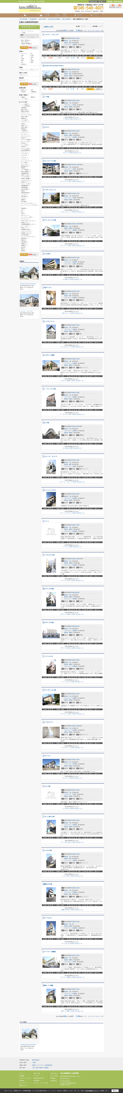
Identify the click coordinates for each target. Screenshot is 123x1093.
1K (31, 53)
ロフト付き (25, 153)
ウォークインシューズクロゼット (29, 205)
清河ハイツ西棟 (48, 985)
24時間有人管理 (26, 229)
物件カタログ (23, 1085)
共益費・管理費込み (26, 43)
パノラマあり (24, 99)
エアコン (24, 198)
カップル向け (25, 145)
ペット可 (36, 1075)
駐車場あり (25, 238)
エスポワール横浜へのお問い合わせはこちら (72, 380)
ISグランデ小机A (49, 622)
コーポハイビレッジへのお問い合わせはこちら (72, 212)
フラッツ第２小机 (49, 816)
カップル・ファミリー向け (41, 1083)
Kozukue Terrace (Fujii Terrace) (53, 65)
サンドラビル (48, 918)
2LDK (22, 59)
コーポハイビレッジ (50, 189)
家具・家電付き (26, 171)
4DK (32, 62)
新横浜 (70, 75)
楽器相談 (24, 107)
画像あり (23, 97)
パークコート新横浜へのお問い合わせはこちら (72, 977)
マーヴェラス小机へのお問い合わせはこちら (72, 580)
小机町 (78, 38)
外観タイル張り (26, 175)
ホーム (21, 1073)
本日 (32, 90)
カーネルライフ (48, 722)
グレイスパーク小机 (50, 161)
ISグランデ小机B (49, 588)
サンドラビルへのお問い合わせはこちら (72, 943)
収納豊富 (24, 208)
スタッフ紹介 (54, 1075)
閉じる (115, 1090)
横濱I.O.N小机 (48, 884)
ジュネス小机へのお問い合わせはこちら (72, 876)
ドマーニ (46, 521)
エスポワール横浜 (49, 355)
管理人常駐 (25, 127)
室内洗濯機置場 (26, 150)
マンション (31, 31)
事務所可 (24, 118)
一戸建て (23, 32)
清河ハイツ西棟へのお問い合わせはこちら (72, 1011)
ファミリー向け (26, 148)
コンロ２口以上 (26, 176)
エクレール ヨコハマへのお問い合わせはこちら (72, 482)
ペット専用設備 (26, 106)
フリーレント (25, 132)
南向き (23, 249)
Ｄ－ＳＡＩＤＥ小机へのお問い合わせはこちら (72, 414)
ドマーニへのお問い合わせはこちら (72, 546)
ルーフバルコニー (26, 161)
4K (22, 62)
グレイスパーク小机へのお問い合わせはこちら (72, 181)
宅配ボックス (25, 222)
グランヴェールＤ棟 (50, 220)
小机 (70, 40)
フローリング (25, 152)
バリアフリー (25, 122)
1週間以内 (33, 91)
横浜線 (66, 40)
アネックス (47, 756)
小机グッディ (48, 287)
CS (22, 210)
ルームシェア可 (26, 141)
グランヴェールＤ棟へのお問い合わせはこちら (72, 245)
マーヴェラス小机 (49, 555)
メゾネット (25, 155)
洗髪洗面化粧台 (26, 192)
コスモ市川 (47, 253)
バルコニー (25, 159)
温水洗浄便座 (25, 189)
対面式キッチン (26, 182)
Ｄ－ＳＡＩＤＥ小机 (50, 389)
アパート (23, 31)
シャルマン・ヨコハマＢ (51, 34)
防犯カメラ (25, 227)
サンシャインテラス (50, 490)
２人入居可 (25, 120)
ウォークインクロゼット (28, 203)
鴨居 (70, 42)
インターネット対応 (27, 217)
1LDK (32, 55)
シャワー (24, 194)
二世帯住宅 (25, 130)
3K (31, 59)
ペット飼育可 (25, 104)
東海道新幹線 (48, 1065)
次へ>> (98, 30)
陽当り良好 (25, 109)
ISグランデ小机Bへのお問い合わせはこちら (72, 614)
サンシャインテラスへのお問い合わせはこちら (72, 513)
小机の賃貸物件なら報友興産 (69, 1073)
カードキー (25, 134)
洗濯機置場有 (25, 173)
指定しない (24, 90)
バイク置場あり (26, 169)
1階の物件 (24, 242)
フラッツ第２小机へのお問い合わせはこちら (72, 842)
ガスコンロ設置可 (26, 139)
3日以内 (23, 91)
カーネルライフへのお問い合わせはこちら (72, 747)
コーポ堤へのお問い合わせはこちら (72, 119)
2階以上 (24, 240)
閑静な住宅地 (25, 111)
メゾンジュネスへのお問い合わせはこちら (72, 681)
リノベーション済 (26, 115)
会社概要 (22, 1075)
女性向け (24, 146)
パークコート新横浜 (50, 951)
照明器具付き (25, 166)
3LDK (32, 60)
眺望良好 (24, 129)
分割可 (23, 123)
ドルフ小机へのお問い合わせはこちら (72, 808)
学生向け (24, 143)
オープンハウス (26, 136)
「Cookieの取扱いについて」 (91, 1090)
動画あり (33, 97)
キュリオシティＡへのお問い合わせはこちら (72, 346)
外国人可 (24, 137)
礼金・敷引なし (25, 42)
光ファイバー (25, 215)
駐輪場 (23, 168)
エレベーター (25, 164)
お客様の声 (54, 1080)
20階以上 (24, 245)
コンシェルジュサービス (28, 236)
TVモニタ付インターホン (28, 220)
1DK (22, 55)
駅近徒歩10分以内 (38, 1078)
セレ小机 (46, 422)
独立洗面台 (25, 196)
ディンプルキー (26, 226)
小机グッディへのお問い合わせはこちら (72, 313)
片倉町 (74, 105)
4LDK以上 (23, 64)
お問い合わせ (54, 1073)
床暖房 (23, 199)
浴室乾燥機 (25, 187)
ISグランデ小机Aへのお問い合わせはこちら (72, 648)
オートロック (25, 219)
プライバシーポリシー (25, 1078)
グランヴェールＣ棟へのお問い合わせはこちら (72, 713)
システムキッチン (26, 180)
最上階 (23, 247)
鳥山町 (78, 592)
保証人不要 (25, 116)
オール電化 (25, 162)
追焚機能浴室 (25, 185)
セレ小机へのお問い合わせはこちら (72, 448)
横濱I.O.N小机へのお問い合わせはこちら (72, 909)
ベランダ (24, 157)
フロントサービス (26, 231)
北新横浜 (74, 44)
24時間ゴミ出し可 (26, 233)
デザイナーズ (25, 113)
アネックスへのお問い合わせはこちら (72, 778)
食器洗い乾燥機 (26, 178)
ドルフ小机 (47, 786)
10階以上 (24, 243)
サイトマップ (23, 1083)
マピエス (46, 127)
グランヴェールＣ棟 (50, 690)
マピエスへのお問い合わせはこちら (72, 152)
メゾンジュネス (48, 656)
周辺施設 (53, 1078)
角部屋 (23, 250)
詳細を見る (90, 57)
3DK (22, 60)
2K (22, 57)
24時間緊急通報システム (28, 224)
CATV (23, 213)
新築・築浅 (37, 1073)
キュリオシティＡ (49, 321)
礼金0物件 (36, 1080)
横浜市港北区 (72, 38)
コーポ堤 (46, 97)
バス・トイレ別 (26, 184)
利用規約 (22, 1080)
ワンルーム (24, 53)
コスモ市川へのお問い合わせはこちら (72, 279)
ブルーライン (67, 44)
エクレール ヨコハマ (50, 456)
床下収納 (24, 201)
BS (22, 212)
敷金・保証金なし (26, 40)
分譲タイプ (25, 125)
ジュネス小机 (48, 850)
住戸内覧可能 (25, 235)
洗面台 (23, 191)
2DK (32, 57)
